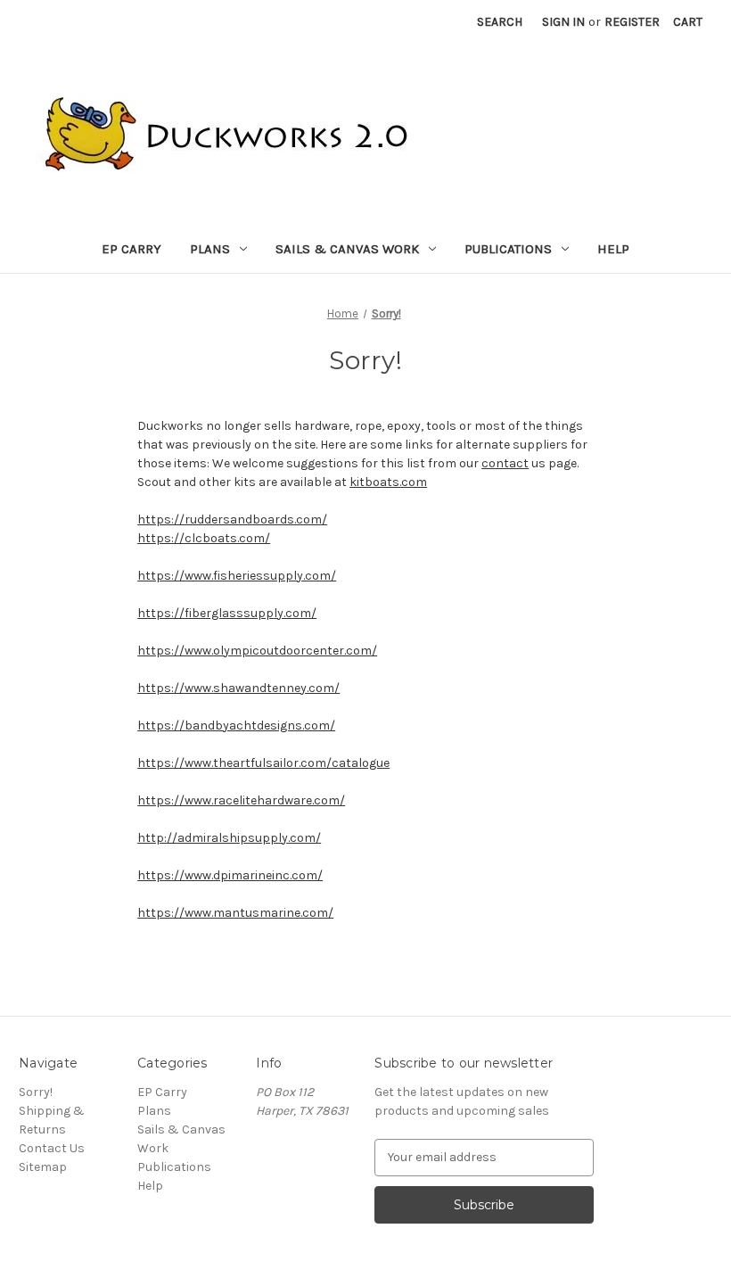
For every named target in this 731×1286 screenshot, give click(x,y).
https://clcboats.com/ (203, 538)
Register (632, 21)
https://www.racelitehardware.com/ (241, 800)
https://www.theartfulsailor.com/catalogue (263, 763)
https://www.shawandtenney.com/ (238, 688)
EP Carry (131, 249)
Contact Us (52, 1148)
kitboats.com (388, 482)
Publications (508, 249)
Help (613, 249)
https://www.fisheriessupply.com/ (236, 575)
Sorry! (36, 1092)
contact (505, 463)
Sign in (563, 21)
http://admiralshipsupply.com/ (229, 837)
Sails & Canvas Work (347, 249)
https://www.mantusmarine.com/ (235, 912)
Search (499, 21)
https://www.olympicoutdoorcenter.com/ (257, 650)
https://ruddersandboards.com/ (232, 519)
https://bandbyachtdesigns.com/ (236, 725)
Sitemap (43, 1167)
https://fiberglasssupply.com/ (226, 613)
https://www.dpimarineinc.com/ (230, 875)
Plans (210, 249)
